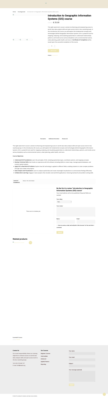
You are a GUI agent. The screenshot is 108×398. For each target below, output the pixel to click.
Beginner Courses (45, 353)
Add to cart (53, 50)
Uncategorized (21, 11)
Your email (71, 357)
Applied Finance (45, 361)
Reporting (43, 364)
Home (14, 11)
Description (43, 139)
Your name (72, 351)
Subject (71, 363)
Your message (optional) (75, 370)
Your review (60, 206)
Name (58, 219)
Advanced (43, 359)
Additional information (54, 139)
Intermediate (44, 356)
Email (78, 219)
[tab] (43, 139)
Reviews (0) (65, 139)
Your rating (59, 199)
